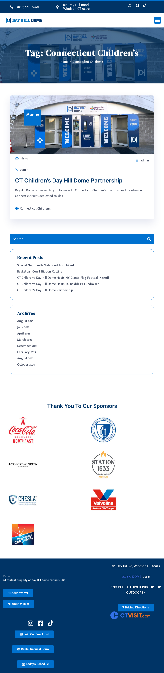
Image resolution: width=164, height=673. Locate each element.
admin (144, 160)
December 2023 (27, 346)
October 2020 (26, 364)
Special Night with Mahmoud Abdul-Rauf (45, 265)
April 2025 (23, 333)
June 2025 (23, 327)
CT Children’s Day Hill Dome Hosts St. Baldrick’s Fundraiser (58, 284)
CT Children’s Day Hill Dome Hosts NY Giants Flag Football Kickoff (63, 278)
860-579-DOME (131, 577)
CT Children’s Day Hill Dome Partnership (68, 180)
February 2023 (26, 352)
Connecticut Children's (35, 208)
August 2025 (25, 321)
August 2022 (25, 358)
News (24, 158)
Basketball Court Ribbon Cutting (39, 271)
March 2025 (24, 340)
